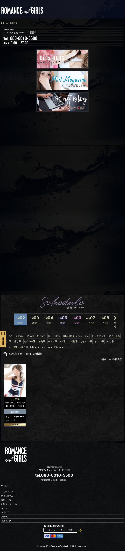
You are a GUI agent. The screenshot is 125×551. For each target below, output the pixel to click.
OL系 (63, 341)
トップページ (7, 491)
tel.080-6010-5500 (54, 475)
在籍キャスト (7, 500)
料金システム (7, 496)
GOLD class (54, 336)
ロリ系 (110, 341)
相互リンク (6, 520)
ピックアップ (99, 336)
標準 (15, 347)
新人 (86, 336)
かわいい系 (86, 341)
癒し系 (17, 341)
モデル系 (52, 341)
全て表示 (19, 336)
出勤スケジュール (9, 504)
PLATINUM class (36, 336)
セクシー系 (29, 341)
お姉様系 (73, 341)
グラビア (5, 512)
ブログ (4, 508)
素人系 (8, 341)
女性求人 (5, 516)
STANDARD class (72, 336)
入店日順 (23, 347)
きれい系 (99, 341)
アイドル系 (114, 336)
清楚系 (41, 341)
